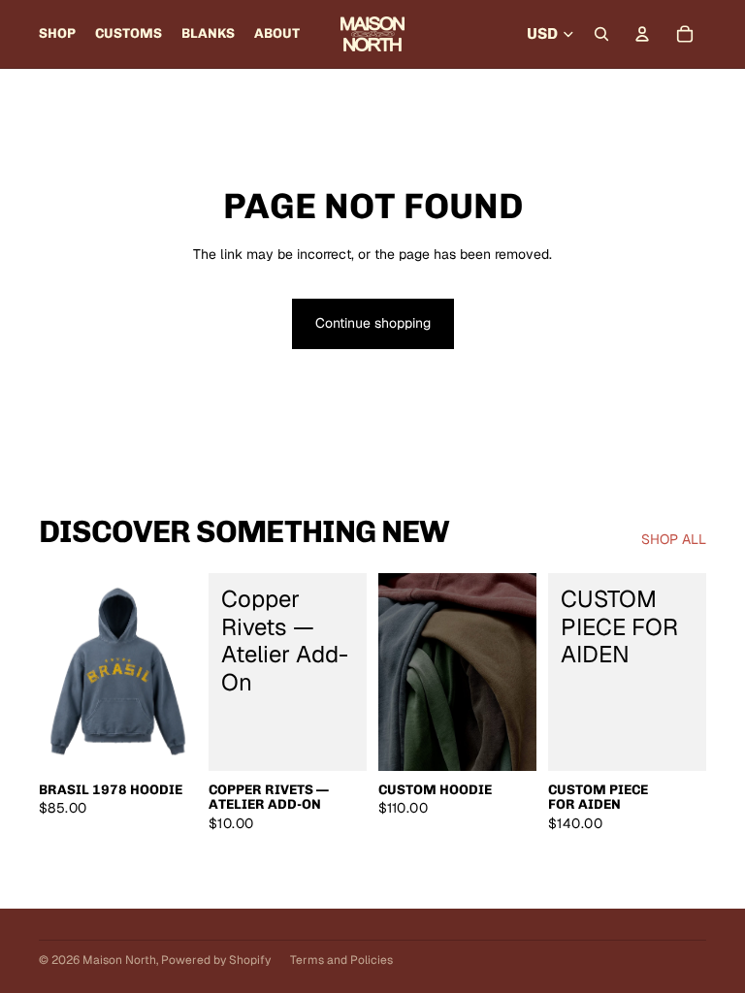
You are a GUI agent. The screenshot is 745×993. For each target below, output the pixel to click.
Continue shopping (373, 323)
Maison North (119, 960)
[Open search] (601, 34)
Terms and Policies (341, 960)
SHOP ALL (673, 539)
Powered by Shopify (216, 960)
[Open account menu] (642, 34)
